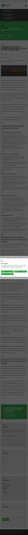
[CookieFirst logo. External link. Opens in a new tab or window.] (1, 260)
